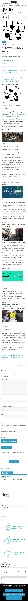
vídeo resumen (6, 178)
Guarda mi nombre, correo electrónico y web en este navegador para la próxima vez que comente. (14, 424)
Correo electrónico (6, 406)
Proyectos (3, 509)
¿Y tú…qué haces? (21, 365)
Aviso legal (3, 562)
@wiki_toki (9, 476)
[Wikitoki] (3, 17)
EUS (4, 5)
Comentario (4, 379)
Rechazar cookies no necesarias (14, 594)
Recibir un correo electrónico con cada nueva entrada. (12, 436)
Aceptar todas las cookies (14, 591)
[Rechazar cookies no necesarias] (26, 592)
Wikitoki (13, 53)
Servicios (3, 511)
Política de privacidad (5, 564)
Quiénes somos (4, 507)
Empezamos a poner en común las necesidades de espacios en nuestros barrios (12, 357)
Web (2, 414)
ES (2, 5)
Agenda (3, 516)
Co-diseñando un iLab (7, 60)
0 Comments (19, 53)
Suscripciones (17, 5)
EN (7, 5)
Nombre (3, 399)
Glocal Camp (5, 75)
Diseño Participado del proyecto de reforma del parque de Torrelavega (13, 79)
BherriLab (4, 63)
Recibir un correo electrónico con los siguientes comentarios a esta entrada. (13, 430)
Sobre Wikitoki (4, 505)
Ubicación (11, 5)
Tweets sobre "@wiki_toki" (7, 468)
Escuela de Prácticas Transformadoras (9, 3)
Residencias (3, 514)
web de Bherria (14, 176)
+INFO (4, 103)
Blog (2, 518)
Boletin (4, 41)
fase (12, 339)
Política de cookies (5, 566)
